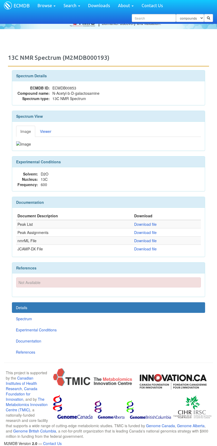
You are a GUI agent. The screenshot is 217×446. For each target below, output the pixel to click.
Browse (45, 5)
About (124, 5)
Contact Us (152, 5)
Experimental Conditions (36, 329)
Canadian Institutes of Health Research (21, 383)
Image (25, 131)
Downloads (99, 5)
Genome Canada (160, 425)
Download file (145, 224)
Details (21, 307)
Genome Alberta (191, 425)
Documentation (28, 341)
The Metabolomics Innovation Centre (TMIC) (27, 404)
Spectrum (24, 318)
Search (71, 5)
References (25, 352)
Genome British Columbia (34, 431)
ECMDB (21, 5)
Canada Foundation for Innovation (21, 394)
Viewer (45, 131)
